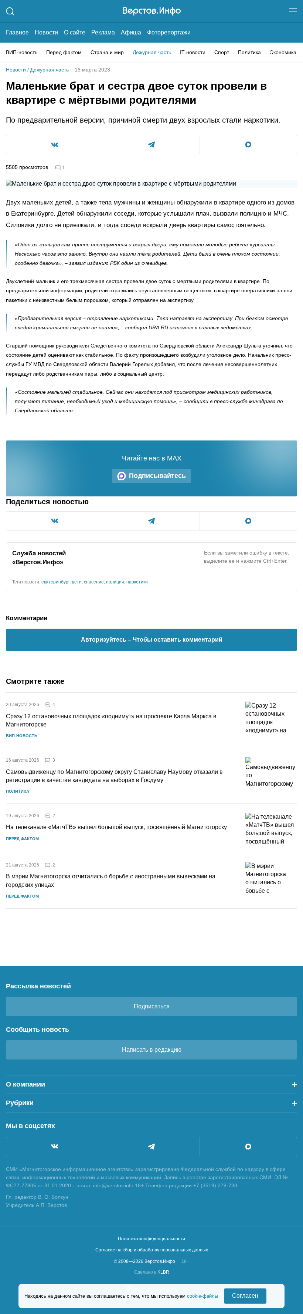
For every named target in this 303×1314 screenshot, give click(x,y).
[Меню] (293, 11)
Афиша (131, 32)
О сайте (74, 32)
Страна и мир (107, 52)
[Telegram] (151, 1146)
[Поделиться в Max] (248, 144)
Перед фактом (64, 52)
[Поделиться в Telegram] (151, 144)
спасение (94, 582)
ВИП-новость (21, 52)
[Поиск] (10, 11)
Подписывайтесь (157, 475)
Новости (46, 32)
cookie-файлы (202, 1296)
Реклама (103, 32)
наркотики (137, 582)
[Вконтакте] (54, 1146)
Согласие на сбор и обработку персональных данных (151, 1250)
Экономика (283, 52)
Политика (249, 52)
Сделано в (151, 1272)
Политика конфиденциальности (151, 1238)
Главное (17, 32)
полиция (115, 582)
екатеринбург (55, 582)
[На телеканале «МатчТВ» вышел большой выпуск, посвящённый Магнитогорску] (271, 828)
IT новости (192, 52)
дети (77, 582)
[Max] (248, 1146)
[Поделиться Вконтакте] (54, 144)
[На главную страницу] (152, 11)
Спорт (221, 52)
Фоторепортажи (169, 32)
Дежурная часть (152, 52)
